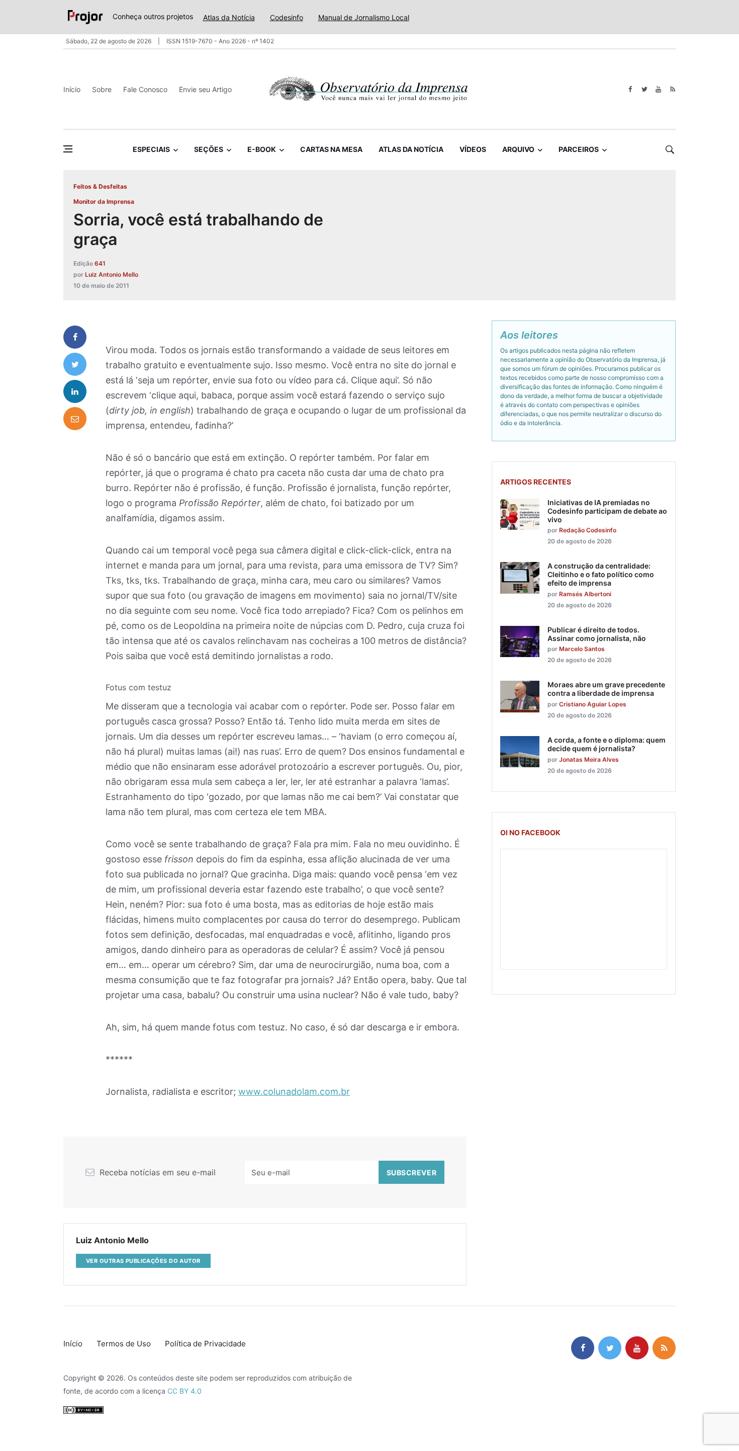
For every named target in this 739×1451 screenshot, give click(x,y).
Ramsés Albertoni (585, 594)
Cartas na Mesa (331, 149)
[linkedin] (74, 391)
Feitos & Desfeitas (100, 186)
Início (71, 89)
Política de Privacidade (205, 1343)
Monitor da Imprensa (103, 201)
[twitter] (644, 89)
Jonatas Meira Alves (589, 759)
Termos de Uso (124, 1343)
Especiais (151, 149)
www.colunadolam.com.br (294, 1091)
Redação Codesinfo (587, 530)
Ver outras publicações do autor (143, 1260)
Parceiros (579, 149)
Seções (208, 149)
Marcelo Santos (582, 649)
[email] (74, 418)
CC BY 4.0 (184, 1391)
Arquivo (518, 149)
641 (100, 263)
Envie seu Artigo (205, 89)
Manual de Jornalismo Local (363, 17)
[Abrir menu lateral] (67, 149)
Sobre (102, 89)
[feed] (672, 89)
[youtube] (658, 89)
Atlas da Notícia (229, 17)
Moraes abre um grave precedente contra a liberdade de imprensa (606, 688)
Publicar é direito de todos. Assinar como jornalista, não (596, 633)
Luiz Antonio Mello (111, 274)
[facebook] (630, 89)
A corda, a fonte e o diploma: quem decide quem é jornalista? (606, 744)
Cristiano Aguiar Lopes (592, 704)
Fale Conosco (145, 89)
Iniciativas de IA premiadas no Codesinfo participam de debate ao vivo (607, 511)
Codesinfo (286, 17)
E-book (261, 149)
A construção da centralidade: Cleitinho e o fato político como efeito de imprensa (600, 574)
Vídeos (472, 149)
